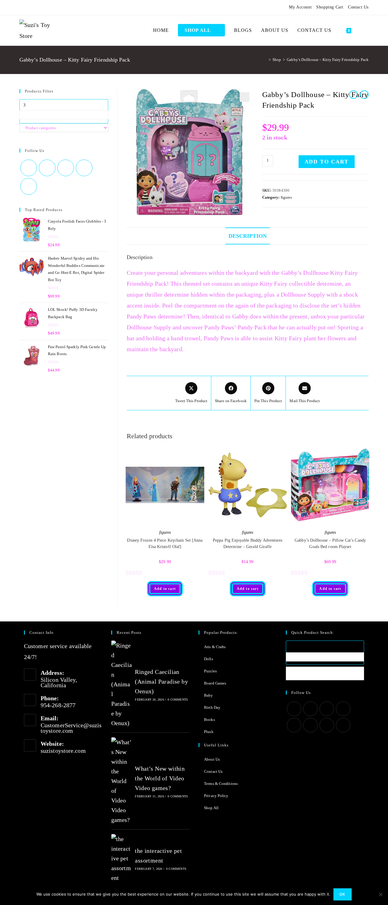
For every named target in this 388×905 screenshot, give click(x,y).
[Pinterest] (35, 7)
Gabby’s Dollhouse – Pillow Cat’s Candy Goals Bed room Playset (330, 543)
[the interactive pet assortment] (121, 858)
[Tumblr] (50, 7)
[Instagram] (43, 7)
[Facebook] (28, 7)
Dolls (208, 659)
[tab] (248, 236)
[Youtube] (58, 7)
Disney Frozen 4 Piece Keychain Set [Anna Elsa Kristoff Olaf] (164, 543)
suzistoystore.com (63, 750)
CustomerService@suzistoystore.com (71, 728)
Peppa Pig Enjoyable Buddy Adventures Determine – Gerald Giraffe (248, 543)
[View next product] (364, 94)
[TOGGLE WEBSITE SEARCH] (362, 30)
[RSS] (72, 7)
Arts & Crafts (215, 646)
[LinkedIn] (343, 708)
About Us (212, 759)
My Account (300, 7)
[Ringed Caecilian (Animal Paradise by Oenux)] (121, 684)
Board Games (215, 683)
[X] (22, 7)
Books (209, 719)
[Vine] (65, 7)
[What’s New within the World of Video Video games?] (121, 781)
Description (248, 236)
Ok (342, 894)
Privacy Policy (216, 795)
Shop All (211, 808)
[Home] (265, 59)
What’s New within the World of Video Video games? (160, 778)
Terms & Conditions (221, 783)
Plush (208, 731)
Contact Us (358, 7)
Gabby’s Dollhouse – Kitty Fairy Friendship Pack (328, 59)
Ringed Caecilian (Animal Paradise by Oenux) (161, 681)
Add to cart (327, 162)
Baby (208, 695)
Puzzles (210, 671)
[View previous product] (353, 94)
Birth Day (212, 707)
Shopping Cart (329, 7)
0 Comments (178, 699)
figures (286, 197)
